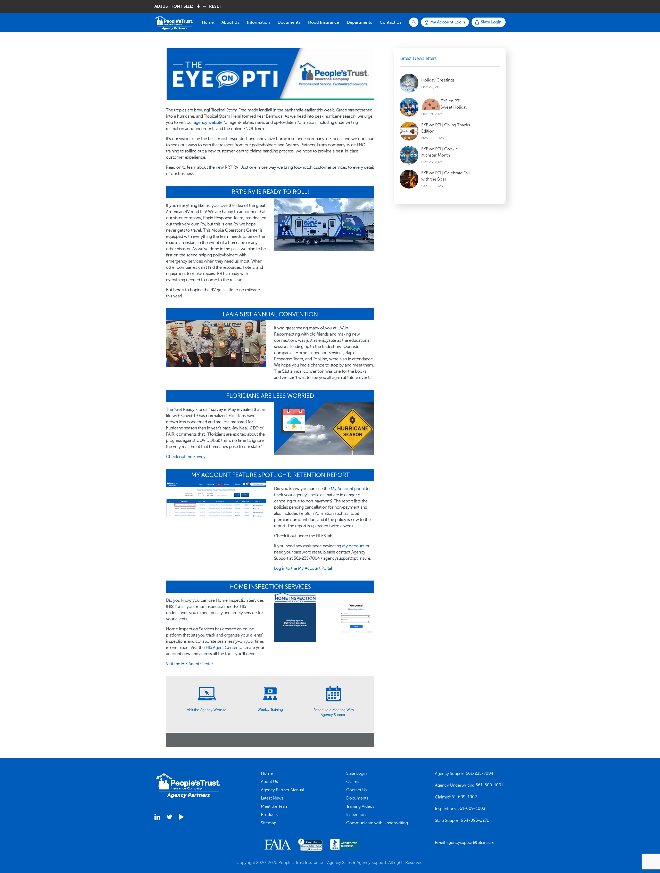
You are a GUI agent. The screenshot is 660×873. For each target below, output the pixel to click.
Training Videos (360, 806)
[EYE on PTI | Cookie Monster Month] (409, 155)
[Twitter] (169, 817)
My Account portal (348, 488)
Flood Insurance (323, 22)
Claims (352, 781)
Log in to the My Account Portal (303, 568)
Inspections (356, 814)
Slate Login (356, 773)
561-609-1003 (471, 808)
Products (269, 814)
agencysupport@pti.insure (470, 842)
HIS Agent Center (221, 647)
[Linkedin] (157, 817)
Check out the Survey (185, 456)
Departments (359, 22)
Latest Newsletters (418, 58)
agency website (208, 122)
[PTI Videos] (181, 817)
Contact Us (390, 22)
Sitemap (268, 822)
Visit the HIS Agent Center (189, 663)
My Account (353, 545)
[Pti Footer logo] (188, 785)
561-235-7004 (479, 773)
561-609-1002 (463, 796)
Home (208, 22)
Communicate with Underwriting (377, 822)
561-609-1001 (489, 784)
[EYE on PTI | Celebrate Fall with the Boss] (409, 179)
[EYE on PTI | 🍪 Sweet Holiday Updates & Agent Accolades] (409, 107)
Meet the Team (274, 806)
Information (258, 22)
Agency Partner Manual (282, 789)
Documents (289, 22)
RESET (215, 6)
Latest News (272, 798)
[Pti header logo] (176, 23)
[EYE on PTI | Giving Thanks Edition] (409, 131)
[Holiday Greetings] (409, 83)
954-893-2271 (475, 820)
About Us (230, 22)
